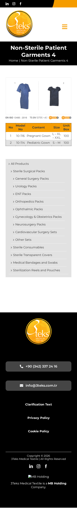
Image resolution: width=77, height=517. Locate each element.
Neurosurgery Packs (30, 224)
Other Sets (23, 239)
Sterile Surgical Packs (29, 171)
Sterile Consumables (28, 247)
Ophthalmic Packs (29, 209)
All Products (20, 164)
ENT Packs (23, 194)
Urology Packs (26, 186)
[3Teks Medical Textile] (19, 12)
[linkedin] (7, 3)
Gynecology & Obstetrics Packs (38, 217)
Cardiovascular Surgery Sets (36, 232)
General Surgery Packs (32, 178)
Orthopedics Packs (29, 201)
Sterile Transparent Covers (32, 255)
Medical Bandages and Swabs (35, 262)
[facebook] (20, 3)
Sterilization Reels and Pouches (36, 270)
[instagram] (13, 3)
